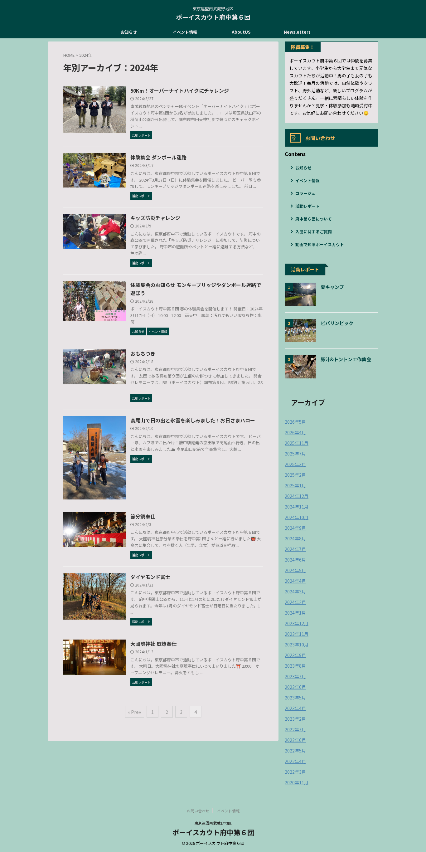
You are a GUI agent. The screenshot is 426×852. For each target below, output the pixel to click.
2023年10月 (296, 644)
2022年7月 (295, 729)
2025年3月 (295, 464)
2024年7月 (295, 549)
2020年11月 (296, 782)
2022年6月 (295, 740)
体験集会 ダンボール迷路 (158, 157)
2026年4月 (295, 432)
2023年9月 (295, 655)
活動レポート (307, 206)
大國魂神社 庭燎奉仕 (153, 643)
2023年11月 (296, 634)
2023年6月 (295, 687)
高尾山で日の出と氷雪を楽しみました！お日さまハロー (192, 420)
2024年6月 (295, 560)
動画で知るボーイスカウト (319, 244)
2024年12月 (296, 496)
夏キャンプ (332, 286)
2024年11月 (296, 507)
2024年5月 (295, 570)
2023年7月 (295, 676)
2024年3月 (295, 591)
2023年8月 (295, 666)
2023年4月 (295, 708)
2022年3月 (295, 772)
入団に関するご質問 (313, 232)
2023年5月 (295, 697)
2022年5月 (295, 750)
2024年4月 (295, 581)
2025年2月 (295, 475)
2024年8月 (295, 538)
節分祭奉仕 (142, 516)
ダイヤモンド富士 (150, 577)
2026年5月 (295, 422)
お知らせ (129, 32)
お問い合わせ (198, 810)
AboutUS (241, 32)
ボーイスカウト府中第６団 (213, 17)
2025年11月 (296, 443)
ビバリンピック (337, 322)
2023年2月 (295, 719)
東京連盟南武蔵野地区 (213, 822)
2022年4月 (295, 761)
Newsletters (297, 32)
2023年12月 (296, 623)
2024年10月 (296, 517)
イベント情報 (185, 32)
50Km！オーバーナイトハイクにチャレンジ (179, 90)
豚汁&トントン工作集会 (346, 359)
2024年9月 (295, 528)
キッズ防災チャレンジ (155, 218)
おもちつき (142, 353)
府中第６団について (313, 219)
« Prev (134, 711)
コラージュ (305, 193)
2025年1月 (295, 485)
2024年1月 (295, 613)
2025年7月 (295, 453)
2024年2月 (295, 602)
